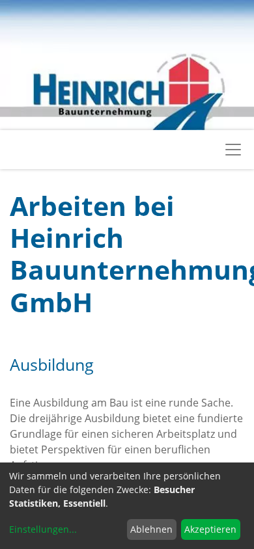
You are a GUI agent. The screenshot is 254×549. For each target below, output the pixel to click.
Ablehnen (151, 529)
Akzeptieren (210, 529)
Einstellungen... (43, 529)
